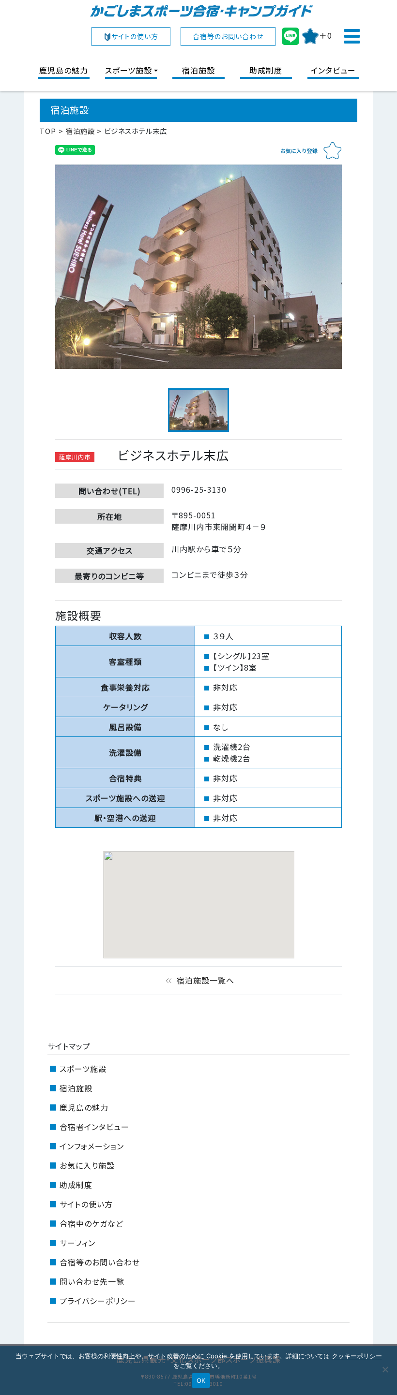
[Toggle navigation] (351, 36)
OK (201, 1380)
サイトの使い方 (134, 36)
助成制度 (265, 70)
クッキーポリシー (357, 1356)
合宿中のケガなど (91, 1223)
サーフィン (77, 1242)
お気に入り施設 (87, 1165)
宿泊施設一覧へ (198, 980)
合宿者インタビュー (94, 1126)
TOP (48, 131)
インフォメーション (92, 1146)
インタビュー (333, 70)
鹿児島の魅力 (63, 70)
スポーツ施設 (128, 70)
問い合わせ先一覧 (92, 1281)
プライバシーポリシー (98, 1301)
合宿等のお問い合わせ (228, 36)
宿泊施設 (198, 70)
